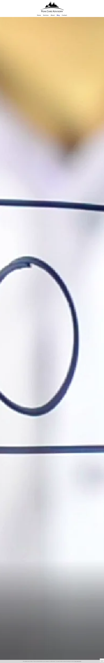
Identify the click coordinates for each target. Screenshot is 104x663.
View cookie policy (77, 661)
